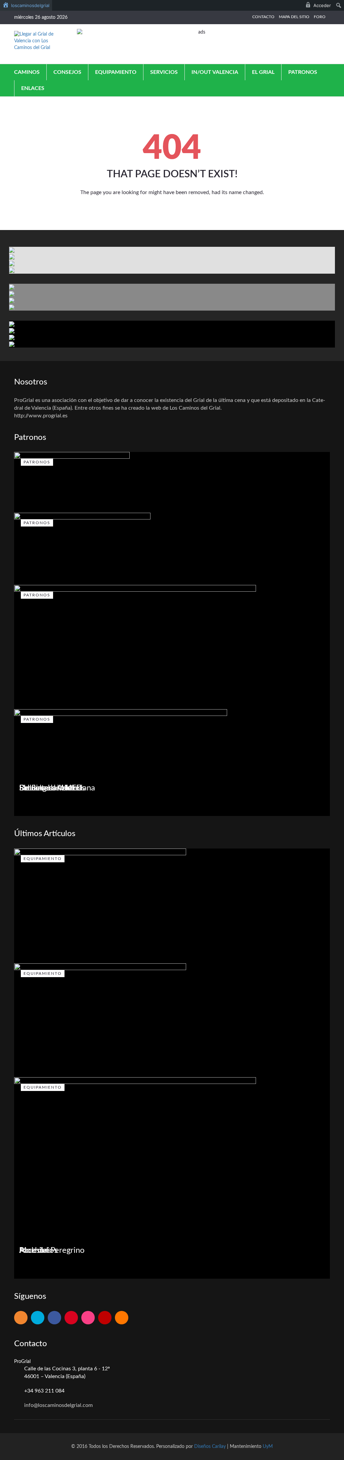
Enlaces (32, 88)
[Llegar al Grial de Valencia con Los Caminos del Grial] (36, 41)
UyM (268, 1446)
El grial (263, 72)
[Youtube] (105, 1318)
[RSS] (21, 1318)
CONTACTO (263, 17)
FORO (320, 17)
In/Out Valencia (214, 72)
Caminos (27, 72)
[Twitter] (37, 1318)
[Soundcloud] (121, 1318)
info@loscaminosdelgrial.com (58, 1405)
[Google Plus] (71, 1318)
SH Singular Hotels (52, 788)
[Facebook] (54, 1318)
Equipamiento (115, 72)
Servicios (164, 72)
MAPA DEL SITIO (294, 17)
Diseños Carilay (210, 1446)
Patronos (302, 72)
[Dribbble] (88, 1318)
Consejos (67, 72)
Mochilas (35, 1250)
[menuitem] (26, 5)
